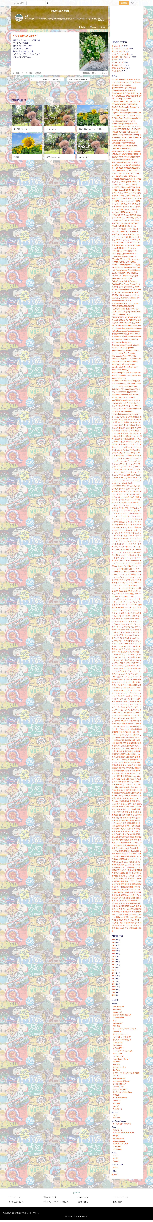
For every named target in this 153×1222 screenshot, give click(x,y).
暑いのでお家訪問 (118, 51)
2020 (114, 956)
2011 (114, 981)
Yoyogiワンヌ (118, 1109)
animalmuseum (118, 1138)
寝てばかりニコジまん (120, 48)
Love (94, 27)
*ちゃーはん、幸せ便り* (122, 1037)
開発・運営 (117, 1201)
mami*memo (117, 1053)
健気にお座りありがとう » (78, 79)
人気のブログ (83, 1197)
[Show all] (101, 20)
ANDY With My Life (120, 1097)
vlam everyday (118, 1006)
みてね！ (116, 1095)
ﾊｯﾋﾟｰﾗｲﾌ (116, 1075)
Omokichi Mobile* (119, 1084)
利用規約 (65, 1201)
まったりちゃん (117, 46)
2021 (114, 953)
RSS (115, 1174)
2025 (114, 942)
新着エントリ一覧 (50, 1197)
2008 (114, 989)
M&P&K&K (117, 1100)
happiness (116, 1117)
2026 (114, 939)
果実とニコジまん (118, 68)
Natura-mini (117, 1012)
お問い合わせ (83, 1201)
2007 (114, 992)
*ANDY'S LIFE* (118, 1086)
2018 (114, 962)
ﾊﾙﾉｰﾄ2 (115, 1158)
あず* (115, 1020)
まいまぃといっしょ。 (121, 1034)
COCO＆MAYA (118, 1017)
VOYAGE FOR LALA (120, 1144)
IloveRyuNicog (60, 10)
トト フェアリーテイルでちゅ (124, 1028)
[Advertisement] (59, 88)
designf (115, 1135)
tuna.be (76, 1192)
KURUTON (117, 1146)
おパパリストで (117, 62)
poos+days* (117, 1009)
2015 (114, 970)
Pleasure (116, 1161)
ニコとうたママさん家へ (121, 54)
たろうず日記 (118, 1042)
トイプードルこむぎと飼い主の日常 (126, 1073)
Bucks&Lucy (117, 1045)
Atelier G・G (117, 1130)
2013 (114, 975)
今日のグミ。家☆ (119, 1067)
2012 (114, 978)
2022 (114, 951)
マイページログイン (120, 1197)
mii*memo (116, 1061)
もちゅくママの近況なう (122, 1039)
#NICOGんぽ (18, 73)
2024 (114, 945)
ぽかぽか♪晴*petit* (120, 1089)
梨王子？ (115, 59)
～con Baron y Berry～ (121, 1059)
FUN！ (115, 1155)
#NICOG (29, 73)
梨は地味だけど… (118, 65)
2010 (114, 984)
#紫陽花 (38, 73)
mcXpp (115, 1167)
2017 (114, 964)
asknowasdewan (119, 1141)
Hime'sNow (117, 1031)
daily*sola (116, 1070)
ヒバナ (115, 1115)
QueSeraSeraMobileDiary (122, 1092)
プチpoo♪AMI (118, 1048)
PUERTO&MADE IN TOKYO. (123, 1132)
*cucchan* (116, 1103)
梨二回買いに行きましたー (122, 57)
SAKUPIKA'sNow (119, 1078)
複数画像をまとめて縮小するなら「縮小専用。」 (21, 1213)
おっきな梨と (117, 70)
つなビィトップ (14, 1197)
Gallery (83, 27)
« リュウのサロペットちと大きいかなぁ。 (47, 79)
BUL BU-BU (117, 1149)
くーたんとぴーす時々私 (122, 1124)
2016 (114, 967)
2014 (114, 973)
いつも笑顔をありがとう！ (26, 35)
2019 (114, 959)
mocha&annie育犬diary (121, 1081)
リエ (26, 15)
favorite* (116, 1106)
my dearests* (118, 1023)
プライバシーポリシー (51, 1201)
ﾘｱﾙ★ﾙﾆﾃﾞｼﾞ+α (118, 1056)
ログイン (134, 3)
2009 (114, 986)
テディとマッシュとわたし (123, 1050)
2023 (114, 948)
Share (103, 27)
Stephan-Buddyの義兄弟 (122, 1015)
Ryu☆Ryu (116, 1064)
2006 (114, 995)
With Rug (116, 1026)
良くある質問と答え (15, 1201)
